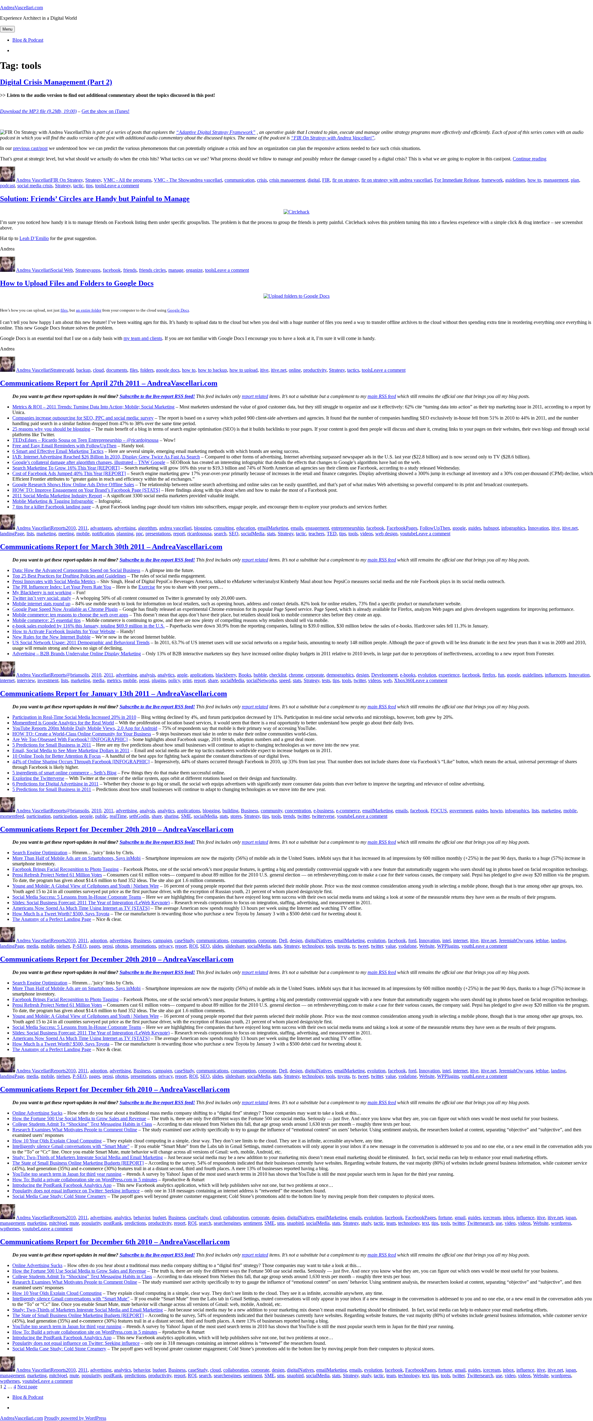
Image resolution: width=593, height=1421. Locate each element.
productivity (314, 370)
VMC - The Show (172, 180)
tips (89, 185)
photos (121, 946)
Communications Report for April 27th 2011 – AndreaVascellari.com (108, 383)
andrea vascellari (206, 180)
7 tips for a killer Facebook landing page (51, 506)
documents (116, 370)
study (366, 1223)
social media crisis (35, 185)
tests (326, 680)
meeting (66, 533)
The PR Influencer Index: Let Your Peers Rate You (61, 587)
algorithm (147, 528)
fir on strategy (345, 180)
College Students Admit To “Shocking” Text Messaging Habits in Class (82, 1124)
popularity (91, 1223)
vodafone (407, 946)
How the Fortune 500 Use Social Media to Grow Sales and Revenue (79, 1118)
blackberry (226, 674)
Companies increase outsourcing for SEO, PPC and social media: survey (83, 417)
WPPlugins (448, 946)
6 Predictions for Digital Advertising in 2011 (55, 783)
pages (94, 946)
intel (446, 940)
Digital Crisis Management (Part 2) (56, 82)
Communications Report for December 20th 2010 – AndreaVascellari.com (116, 829)
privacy (165, 946)
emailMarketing (273, 528)
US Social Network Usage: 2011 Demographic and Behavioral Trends (80, 642)
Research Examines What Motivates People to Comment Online (74, 1129)
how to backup (212, 370)
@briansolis (77, 674)
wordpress (561, 1223)
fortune (445, 1217)
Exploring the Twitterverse (38, 778)
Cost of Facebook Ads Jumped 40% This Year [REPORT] (69, 473)
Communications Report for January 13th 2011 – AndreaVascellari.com (113, 694)
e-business (323, 810)
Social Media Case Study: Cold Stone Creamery (59, 1196)
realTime (118, 816)
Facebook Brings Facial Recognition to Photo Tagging (65, 869)
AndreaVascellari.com (21, 7)
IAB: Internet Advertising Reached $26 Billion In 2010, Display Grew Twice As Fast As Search (106, 456)
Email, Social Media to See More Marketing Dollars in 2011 (70, 750)
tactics (353, 370)
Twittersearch (480, 1223)
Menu (7, 29)
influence (525, 1217)
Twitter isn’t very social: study (41, 598)
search (220, 533)
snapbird (295, 1223)
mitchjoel (58, 1223)
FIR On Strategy (67, 180)
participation (39, 816)
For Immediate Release (456, 180)
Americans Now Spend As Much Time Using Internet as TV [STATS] (80, 908)
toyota (344, 946)
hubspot (491, 528)
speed (284, 680)
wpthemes (10, 1228)
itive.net (278, 370)
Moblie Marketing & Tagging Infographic (53, 501)
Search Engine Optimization (39, 852)
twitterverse (323, 816)
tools (99, 185)
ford (412, 940)
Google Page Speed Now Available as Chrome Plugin (65, 609)
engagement (317, 528)
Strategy (93, 180)
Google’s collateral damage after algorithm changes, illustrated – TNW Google (88, 462)
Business (249, 810)
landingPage (12, 533)
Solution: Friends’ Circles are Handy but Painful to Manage (95, 199)
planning (124, 533)
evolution (427, 674)
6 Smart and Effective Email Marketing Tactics (57, 451)
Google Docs (178, 310)
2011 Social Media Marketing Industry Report (57, 495)
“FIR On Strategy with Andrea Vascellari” (332, 137)
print (187, 680)
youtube (408, 533)
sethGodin (139, 816)
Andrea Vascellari (33, 180)
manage (175, 270)
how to (534, 180)
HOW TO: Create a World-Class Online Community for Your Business (81, 733)
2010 (71, 528)
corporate (315, 674)
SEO (233, 533)
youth (467, 946)
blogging (202, 528)
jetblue (542, 940)
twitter (360, 680)
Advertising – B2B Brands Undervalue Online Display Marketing (76, 653)
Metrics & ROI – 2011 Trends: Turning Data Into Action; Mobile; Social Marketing (93, 406)
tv (353, 946)
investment (47, 680)
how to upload (243, 370)
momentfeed (12, 816)
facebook (112, 270)
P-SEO (79, 946)
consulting (224, 528)
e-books (407, 674)
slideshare (235, 946)
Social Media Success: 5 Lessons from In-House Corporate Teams (76, 897)
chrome (296, 674)
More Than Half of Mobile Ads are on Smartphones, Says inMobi (76, 858)
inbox (508, 1217)
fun (501, 674)
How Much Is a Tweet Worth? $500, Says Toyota (60, 913)
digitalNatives (318, 940)
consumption (243, 940)
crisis (262, 180)
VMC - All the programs (127, 180)
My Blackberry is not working (41, 592)
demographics (340, 674)
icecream (491, 1217)
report (179, 533)
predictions (135, 1223)
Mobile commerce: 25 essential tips (46, 620)
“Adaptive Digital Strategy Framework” (215, 132)
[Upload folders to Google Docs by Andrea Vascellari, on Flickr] (296, 296)
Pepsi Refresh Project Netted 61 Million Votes (57, 874)
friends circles (152, 270)
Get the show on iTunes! (105, 111)
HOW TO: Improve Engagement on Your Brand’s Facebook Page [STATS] (86, 490)
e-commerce (348, 810)
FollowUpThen (435, 528)
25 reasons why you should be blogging (51, 429)
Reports (58, 528)
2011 (83, 528)
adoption (98, 940)
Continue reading (529, 158)
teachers (316, 533)
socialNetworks (261, 680)
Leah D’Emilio (34, 238)
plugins (159, 680)
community (271, 810)
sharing (171, 816)
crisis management (287, 180)
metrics (114, 680)
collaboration (236, 1217)
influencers (555, 674)
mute (74, 1223)
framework (492, 180)
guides (474, 528)
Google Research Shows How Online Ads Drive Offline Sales (73, 484)
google (459, 528)
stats (271, 533)
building (230, 810)
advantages (101, 528)
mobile (83, 533)
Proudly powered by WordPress (75, 1418)
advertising (125, 528)
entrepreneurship (347, 528)
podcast (7, 185)
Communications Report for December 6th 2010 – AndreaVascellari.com (115, 1089)
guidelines (515, 180)
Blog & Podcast (27, 40)
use (499, 1223)
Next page (27, 1386)
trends (289, 816)
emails (297, 528)
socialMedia (252, 533)
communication (239, 180)
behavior (141, 1217)
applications (201, 674)
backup (83, 370)
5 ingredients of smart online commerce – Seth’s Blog (64, 772)
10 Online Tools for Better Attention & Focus (56, 756)
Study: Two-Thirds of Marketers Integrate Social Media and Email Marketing (87, 1157)
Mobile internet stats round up (41, 603)
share (213, 680)
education (245, 528)
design (362, 674)
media (98, 680)
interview (26, 680)
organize (194, 270)
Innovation (538, 528)
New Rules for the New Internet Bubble (51, 637)
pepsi (144, 680)
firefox (488, 674)
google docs (167, 370)
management (556, 180)
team (391, 1223)
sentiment (252, 1223)
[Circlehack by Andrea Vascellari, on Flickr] (296, 211)
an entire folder (88, 310)
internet (7, 680)
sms (280, 1223)
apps (95, 270)
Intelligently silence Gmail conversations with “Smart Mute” (70, 1146)
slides (217, 946)
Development (384, 674)
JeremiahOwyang (516, 940)
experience (449, 674)
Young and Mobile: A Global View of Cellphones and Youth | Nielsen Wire (85, 886)
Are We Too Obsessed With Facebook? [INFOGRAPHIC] (70, 739)
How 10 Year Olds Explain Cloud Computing (57, 1140)
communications (212, 940)
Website (427, 946)
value (390, 946)
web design (386, 533)
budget (159, 1217)
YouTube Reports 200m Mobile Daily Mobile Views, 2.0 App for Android (84, 728)
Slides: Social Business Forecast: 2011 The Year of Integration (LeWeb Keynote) (91, 902)
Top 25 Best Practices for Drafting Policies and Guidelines (69, 575)
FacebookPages (402, 528)
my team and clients (143, 338)
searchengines (227, 1223)
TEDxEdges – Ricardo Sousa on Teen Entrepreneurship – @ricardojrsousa (85, 440)
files (64, 310)
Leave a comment (121, 185)
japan (571, 1217)
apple (182, 674)
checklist (277, 674)
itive (264, 370)
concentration (298, 810)
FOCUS (439, 810)
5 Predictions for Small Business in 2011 (51, 745)
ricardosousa (199, 533)
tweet (363, 946)
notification (103, 533)
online (295, 370)
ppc (139, 533)
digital (314, 180)
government (461, 810)
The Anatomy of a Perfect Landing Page (51, 919)
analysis (147, 674)
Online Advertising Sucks (37, 1113)
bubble (260, 674)
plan (575, 180)
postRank (112, 1223)
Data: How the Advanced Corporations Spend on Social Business (76, 570)
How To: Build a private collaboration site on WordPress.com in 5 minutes (84, 1179)
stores (236, 816)
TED (332, 533)
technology (312, 946)
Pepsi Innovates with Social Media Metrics (53, 581)
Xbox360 (403, 680)
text (425, 1223)
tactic (78, 185)
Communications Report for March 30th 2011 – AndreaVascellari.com (111, 547)
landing (558, 940)
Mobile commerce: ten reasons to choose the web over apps (70, 614)
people (86, 816)
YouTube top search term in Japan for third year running (66, 1174)
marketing (46, 533)
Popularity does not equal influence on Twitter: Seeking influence (76, 1190)
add (70, 370)
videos (366, 533)
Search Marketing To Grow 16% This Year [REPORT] (66, 467)
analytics (166, 674)
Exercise (146, 587)
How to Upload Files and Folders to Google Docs (77, 283)
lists (30, 533)
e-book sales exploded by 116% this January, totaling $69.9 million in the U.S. (88, 625)
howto (496, 810)
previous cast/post (30, 148)
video (510, 1223)
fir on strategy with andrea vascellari (396, 180)
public (101, 816)
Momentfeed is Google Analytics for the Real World (63, 722)
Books (244, 674)
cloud (98, 370)
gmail (460, 1217)
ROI (193, 946)
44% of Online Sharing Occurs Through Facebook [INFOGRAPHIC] (80, 761)
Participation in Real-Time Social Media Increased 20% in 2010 (74, 717)
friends (130, 270)
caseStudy (184, 940)
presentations (158, 533)
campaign (162, 940)
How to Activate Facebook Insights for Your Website (63, 631)
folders (147, 370)
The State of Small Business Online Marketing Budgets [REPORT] (78, 1163)
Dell (283, 940)
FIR (326, 180)
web (387, 680)
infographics (513, 528)
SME (186, 816)
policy (174, 680)
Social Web (62, 270)
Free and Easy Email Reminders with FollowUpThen (64, 445)
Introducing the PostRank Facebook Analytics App (61, 1185)
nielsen (63, 946)
